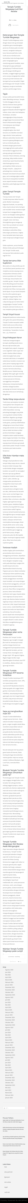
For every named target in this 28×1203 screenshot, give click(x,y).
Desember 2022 (10, 1077)
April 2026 (8, 977)
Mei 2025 (8, 1005)
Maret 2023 (8, 1070)
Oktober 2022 (9, 1082)
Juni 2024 (8, 1032)
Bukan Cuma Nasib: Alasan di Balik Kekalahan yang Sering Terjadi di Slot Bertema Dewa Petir (14, 1144)
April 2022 (8, 1090)
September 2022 (10, 1085)
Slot (5, 1167)
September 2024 (10, 1025)
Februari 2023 (9, 1072)
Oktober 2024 (9, 1022)
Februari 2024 (9, 1042)
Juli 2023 (7, 1060)
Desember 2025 (10, 987)
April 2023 (8, 1067)
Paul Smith (16, 25)
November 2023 (10, 1050)
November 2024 (10, 1020)
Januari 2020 (9, 1098)
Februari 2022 (9, 1095)
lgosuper (7, 1177)
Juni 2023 (8, 1062)
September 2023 (10, 1055)
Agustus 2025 (9, 997)
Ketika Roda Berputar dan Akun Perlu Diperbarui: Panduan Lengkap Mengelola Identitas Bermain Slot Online (13, 1129)
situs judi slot (8, 1172)
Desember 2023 (10, 1047)
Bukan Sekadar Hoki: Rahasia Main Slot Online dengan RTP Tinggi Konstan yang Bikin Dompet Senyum (13, 1153)
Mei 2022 (8, 1088)
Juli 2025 (7, 1000)
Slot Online (13, 961)
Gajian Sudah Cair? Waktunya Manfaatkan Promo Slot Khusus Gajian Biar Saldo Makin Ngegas (13, 1121)
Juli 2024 (7, 1030)
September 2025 (10, 995)
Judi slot (7, 1192)
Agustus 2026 (9, 970)
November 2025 (10, 990)
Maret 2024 (8, 1040)
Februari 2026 (9, 982)
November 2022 (10, 1080)
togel (6, 1187)
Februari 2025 (9, 1012)
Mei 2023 (8, 1065)
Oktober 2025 (9, 992)
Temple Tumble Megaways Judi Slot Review (14, 9)
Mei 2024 (8, 1035)
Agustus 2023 (9, 1057)
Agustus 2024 (9, 1027)
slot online (7, 1182)
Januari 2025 (9, 1015)
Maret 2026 (8, 980)
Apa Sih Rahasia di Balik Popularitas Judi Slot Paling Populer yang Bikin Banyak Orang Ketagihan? (14, 1137)
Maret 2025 (8, 1010)
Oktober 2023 (9, 1052)
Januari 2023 (9, 1075)
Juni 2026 (8, 972)
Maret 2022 (8, 1093)
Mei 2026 (8, 975)
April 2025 (8, 1007)
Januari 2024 (9, 1045)
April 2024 (8, 1037)
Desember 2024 (10, 1017)
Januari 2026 (9, 985)
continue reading (14, 956)
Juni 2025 (8, 1002)
